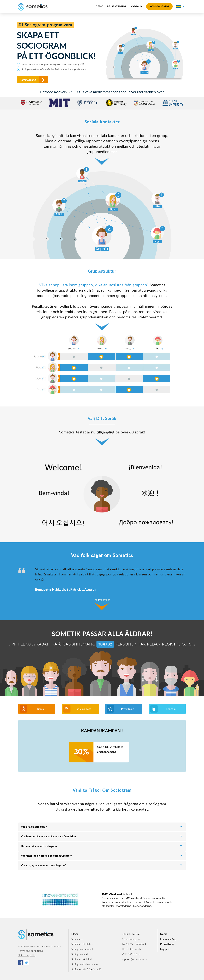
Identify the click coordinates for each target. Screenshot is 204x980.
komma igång (159, 6)
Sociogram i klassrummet (85, 964)
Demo (99, 6)
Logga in (136, 6)
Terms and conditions (30, 951)
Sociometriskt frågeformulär (86, 969)
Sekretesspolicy (27, 955)
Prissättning (116, 6)
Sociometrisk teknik (82, 959)
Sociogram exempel (82, 949)
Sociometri (77, 939)
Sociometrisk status (81, 944)
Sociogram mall (79, 954)
